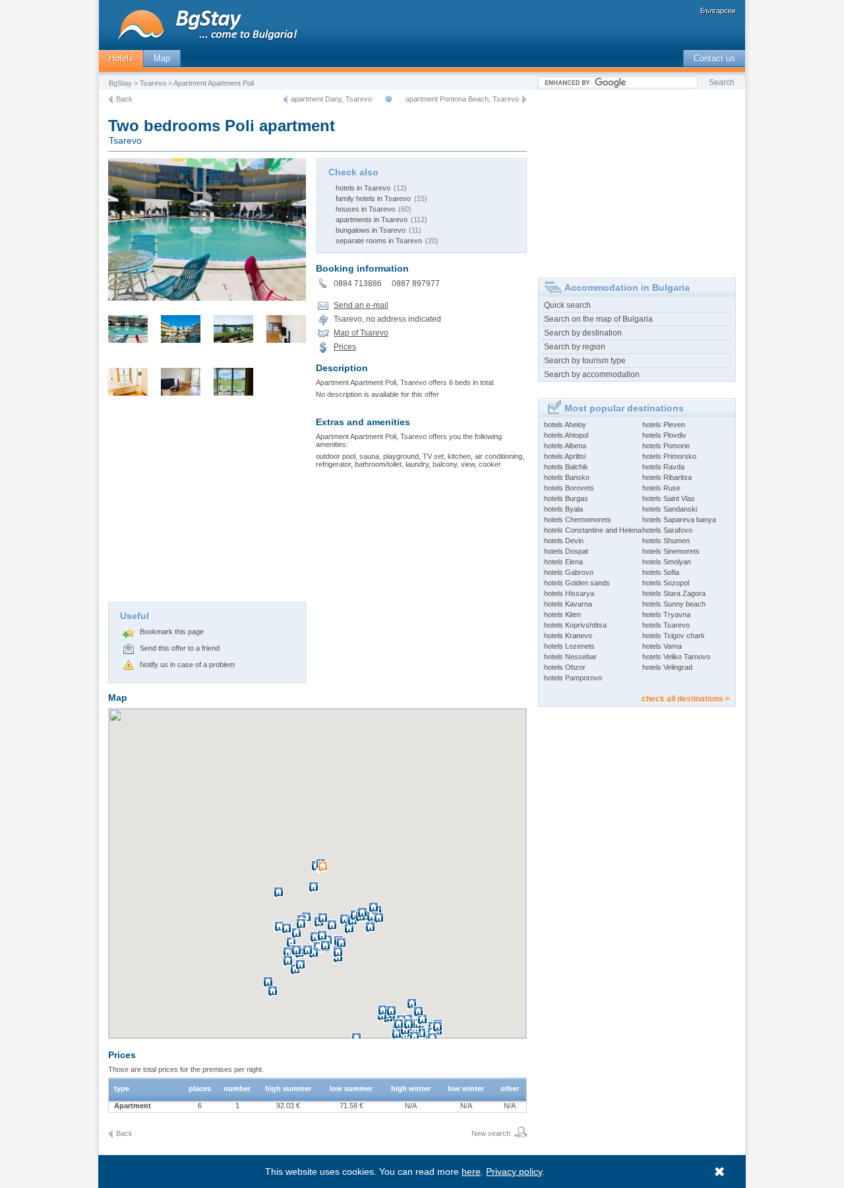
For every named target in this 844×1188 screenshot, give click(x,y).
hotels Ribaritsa (667, 477)
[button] (324, 872)
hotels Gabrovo (568, 572)
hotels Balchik (566, 467)
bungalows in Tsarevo (371, 230)
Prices (345, 346)
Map (162, 58)
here (471, 1171)
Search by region (574, 346)
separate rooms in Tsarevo (379, 241)
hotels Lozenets (569, 646)
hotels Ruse (661, 488)
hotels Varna (662, 646)
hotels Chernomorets (577, 519)
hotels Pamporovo (573, 678)
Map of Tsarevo (361, 333)
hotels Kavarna (568, 604)
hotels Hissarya (569, 593)
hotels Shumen (666, 541)
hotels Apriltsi (565, 456)
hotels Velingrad (667, 667)
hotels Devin (564, 541)
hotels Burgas (566, 498)
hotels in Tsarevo (363, 188)
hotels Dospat (566, 551)
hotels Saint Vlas (668, 498)
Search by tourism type (585, 360)
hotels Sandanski (669, 509)
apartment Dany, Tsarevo (331, 99)
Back (124, 99)
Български (717, 11)
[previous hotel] (285, 99)
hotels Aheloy (565, 425)
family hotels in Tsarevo (373, 198)
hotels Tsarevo (666, 625)
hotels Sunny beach (674, 604)
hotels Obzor (565, 667)
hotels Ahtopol (566, 435)
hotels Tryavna (666, 614)
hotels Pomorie (666, 446)
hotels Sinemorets (671, 551)
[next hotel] (524, 99)
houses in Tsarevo (365, 209)
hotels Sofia (660, 572)
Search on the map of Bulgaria (598, 319)
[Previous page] (110, 99)
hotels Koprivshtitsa (575, 625)
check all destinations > (686, 698)
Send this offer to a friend (180, 648)
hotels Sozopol (665, 583)
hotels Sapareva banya (679, 519)
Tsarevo (153, 83)
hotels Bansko (566, 477)
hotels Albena (565, 446)
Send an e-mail (361, 305)
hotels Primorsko (669, 456)
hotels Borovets (569, 488)
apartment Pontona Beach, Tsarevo (462, 99)
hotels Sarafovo (667, 530)
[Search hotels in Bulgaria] (518, 1133)
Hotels (121, 58)
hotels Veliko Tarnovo (676, 657)
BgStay (120, 83)
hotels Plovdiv (664, 435)
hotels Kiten (562, 614)
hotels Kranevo (568, 635)
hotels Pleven (663, 425)
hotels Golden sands (577, 583)
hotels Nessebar (570, 657)
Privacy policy (514, 1171)
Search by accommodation (592, 374)
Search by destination (583, 333)
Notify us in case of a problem (187, 664)
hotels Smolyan (666, 562)
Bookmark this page (172, 632)
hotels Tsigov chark (673, 635)
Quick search (567, 305)
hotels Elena (563, 562)
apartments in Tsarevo (371, 219)
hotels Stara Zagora (674, 593)
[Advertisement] (207, 503)
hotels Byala (563, 509)
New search (490, 1133)
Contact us (714, 58)
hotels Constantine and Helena (593, 530)
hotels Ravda (663, 467)
